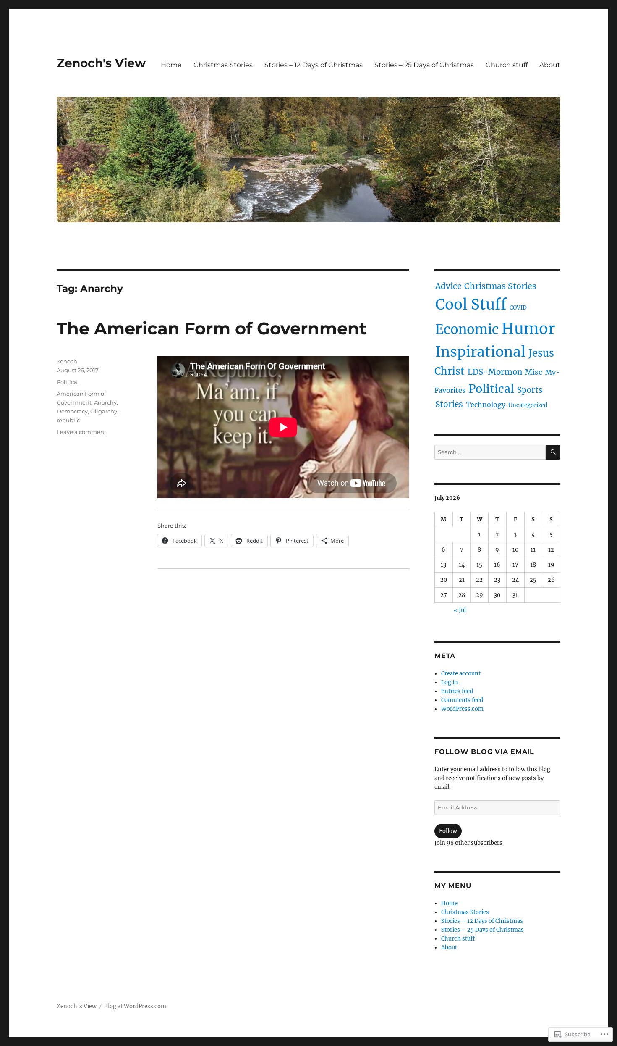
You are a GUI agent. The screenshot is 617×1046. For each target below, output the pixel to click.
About (549, 65)
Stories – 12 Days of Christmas (313, 65)
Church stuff (507, 65)
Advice (448, 286)
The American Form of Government (211, 328)
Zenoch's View (101, 63)
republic (68, 420)
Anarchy (105, 402)
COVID (518, 307)
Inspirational (480, 351)
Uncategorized (527, 405)
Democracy (72, 411)
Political (68, 381)
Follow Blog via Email (484, 752)
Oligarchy (103, 411)
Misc (533, 372)
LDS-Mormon (495, 372)
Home (171, 65)
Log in (449, 682)
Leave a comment (81, 431)
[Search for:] (490, 452)
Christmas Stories (223, 65)
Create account (461, 673)
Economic (467, 329)
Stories (449, 404)
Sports (529, 390)
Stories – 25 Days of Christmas (424, 65)
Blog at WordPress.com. (135, 1006)
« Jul (460, 610)
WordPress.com (462, 708)
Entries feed (457, 691)
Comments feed (462, 700)
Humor (528, 328)
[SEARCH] (553, 452)
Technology (485, 404)
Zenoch (67, 361)
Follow (448, 831)
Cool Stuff (471, 304)
